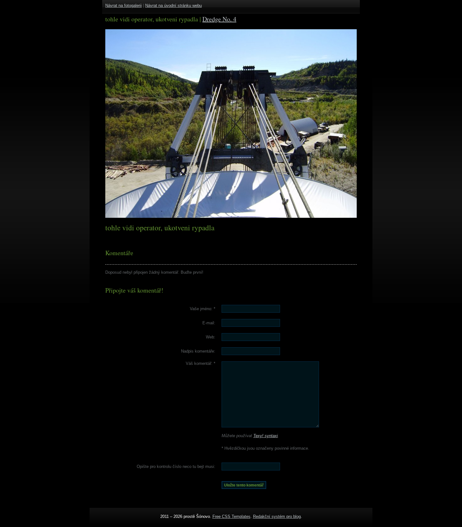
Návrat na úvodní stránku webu (173, 5)
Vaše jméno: (202, 308)
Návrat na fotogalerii (123, 5)
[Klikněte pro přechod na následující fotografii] (128, 123)
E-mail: (208, 323)
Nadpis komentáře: (198, 351)
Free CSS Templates (231, 516)
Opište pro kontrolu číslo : (176, 466)
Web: (210, 337)
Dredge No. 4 (219, 19)
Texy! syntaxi (265, 435)
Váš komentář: (200, 363)
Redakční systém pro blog (277, 516)
